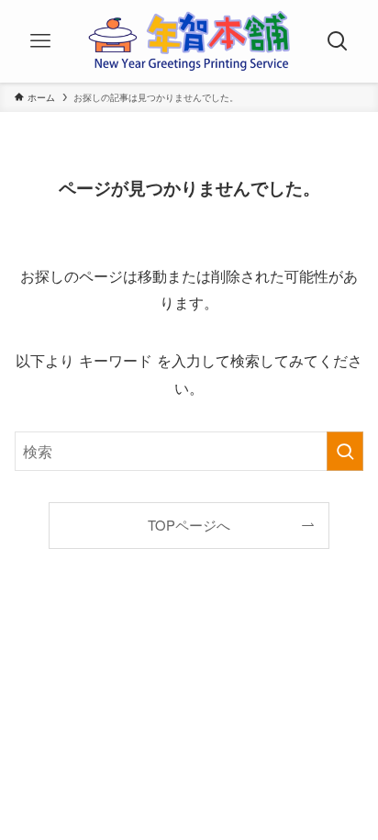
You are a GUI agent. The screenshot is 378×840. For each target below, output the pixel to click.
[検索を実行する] (345, 451)
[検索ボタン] (337, 41)
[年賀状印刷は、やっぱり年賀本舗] (188, 41)
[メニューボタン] (40, 41)
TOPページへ (189, 524)
